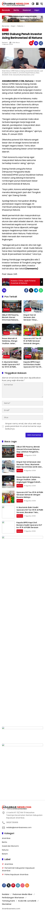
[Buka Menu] (37, 3)
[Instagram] (22, 885)
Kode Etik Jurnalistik (27, 901)
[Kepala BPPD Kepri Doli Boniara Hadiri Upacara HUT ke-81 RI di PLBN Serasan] (33, 353)
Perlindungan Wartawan (13, 897)
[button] (33, 3)
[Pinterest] (13, 885)
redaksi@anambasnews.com (19, 827)
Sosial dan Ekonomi (10, 846)
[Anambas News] (15, 3)
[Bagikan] (41, 43)
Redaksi (5, 42)
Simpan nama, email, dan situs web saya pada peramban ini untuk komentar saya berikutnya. (23, 426)
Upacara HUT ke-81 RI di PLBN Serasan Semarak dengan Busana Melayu (32, 341)
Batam (5, 854)
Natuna (5, 30)
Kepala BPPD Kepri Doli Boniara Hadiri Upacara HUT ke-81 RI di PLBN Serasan (32, 364)
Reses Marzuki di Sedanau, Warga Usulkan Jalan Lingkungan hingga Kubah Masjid (10, 341)
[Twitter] (31, 290)
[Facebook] (26, 290)
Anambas (6, 838)
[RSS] (27, 885)
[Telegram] (36, 290)
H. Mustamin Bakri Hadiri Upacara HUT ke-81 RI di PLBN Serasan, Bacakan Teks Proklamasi (11, 364)
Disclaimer (7, 904)
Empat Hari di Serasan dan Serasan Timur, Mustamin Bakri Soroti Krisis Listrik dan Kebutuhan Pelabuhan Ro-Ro (32, 317)
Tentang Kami (8, 901)
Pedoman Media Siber (22, 894)
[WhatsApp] (41, 290)
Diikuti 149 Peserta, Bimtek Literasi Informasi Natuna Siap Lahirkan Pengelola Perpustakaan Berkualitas (10, 317)
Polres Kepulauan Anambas (16, 874)
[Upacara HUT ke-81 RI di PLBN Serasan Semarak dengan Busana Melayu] (33, 330)
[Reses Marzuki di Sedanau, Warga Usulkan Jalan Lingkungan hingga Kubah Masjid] (12, 330)
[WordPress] (18, 885)
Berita (4, 842)
